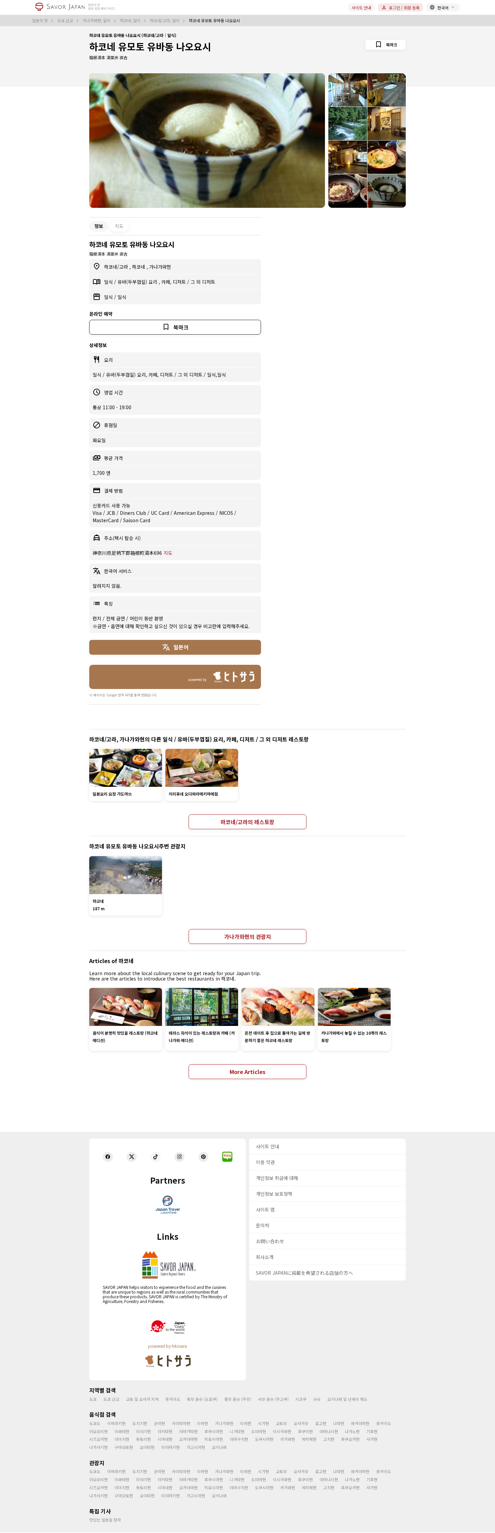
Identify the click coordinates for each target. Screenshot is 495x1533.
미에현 (245, 1423)
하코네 (139, 266)
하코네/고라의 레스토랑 (247, 822)
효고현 (320, 1423)
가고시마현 (196, 1447)
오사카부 (301, 1423)
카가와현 (287, 1439)
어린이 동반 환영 (146, 618)
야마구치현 (239, 1439)
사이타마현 (181, 1423)
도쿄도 (94, 1423)
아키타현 (165, 1431)
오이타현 (147, 1447)
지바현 (202, 1423)
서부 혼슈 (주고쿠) (273, 1399)
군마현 (159, 1423)
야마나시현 (329, 1431)
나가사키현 (98, 1447)
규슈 (317, 1399)
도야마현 (258, 1431)
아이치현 (121, 1439)
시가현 (263, 1423)
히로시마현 (213, 1439)
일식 (109, 281)
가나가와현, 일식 (96, 20)
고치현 (328, 1439)
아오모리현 (98, 1431)
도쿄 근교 (65, 20)
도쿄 (93, 1399)
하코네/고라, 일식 (165, 20)
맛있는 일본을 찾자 (105, 1520)
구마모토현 (123, 1447)
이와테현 (121, 1431)
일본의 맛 (40, 20)
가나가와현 (160, 266)
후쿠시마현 (213, 1431)
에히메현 (309, 1439)
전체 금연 (116, 618)
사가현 (371, 1439)
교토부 (281, 1423)
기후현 (371, 1431)
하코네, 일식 (130, 20)
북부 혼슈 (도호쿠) (202, 1399)
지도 (119, 226)
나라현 (338, 1423)
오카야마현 (188, 1439)
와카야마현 (360, 1423)
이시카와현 (282, 1431)
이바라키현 (116, 1423)
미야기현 (143, 1431)
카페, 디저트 (174, 281)
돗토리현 (143, 1439)
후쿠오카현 (350, 1439)
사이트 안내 (361, 7)
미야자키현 (170, 1447)
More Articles (247, 1072)
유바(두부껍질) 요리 (138, 281)
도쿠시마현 (264, 1439)
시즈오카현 (98, 1439)
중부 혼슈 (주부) (237, 1399)
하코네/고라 (116, 266)
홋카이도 (172, 1399)
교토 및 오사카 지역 (142, 1399)
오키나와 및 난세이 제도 (347, 1399)
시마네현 (165, 1439)
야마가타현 (188, 1431)
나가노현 (352, 1431)
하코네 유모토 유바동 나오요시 (150, 46)
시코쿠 (300, 1399)
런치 (98, 618)
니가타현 (237, 1431)
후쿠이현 (305, 1431)
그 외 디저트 (203, 281)
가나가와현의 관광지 (247, 936)
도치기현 (139, 1423)
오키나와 (219, 1447)
